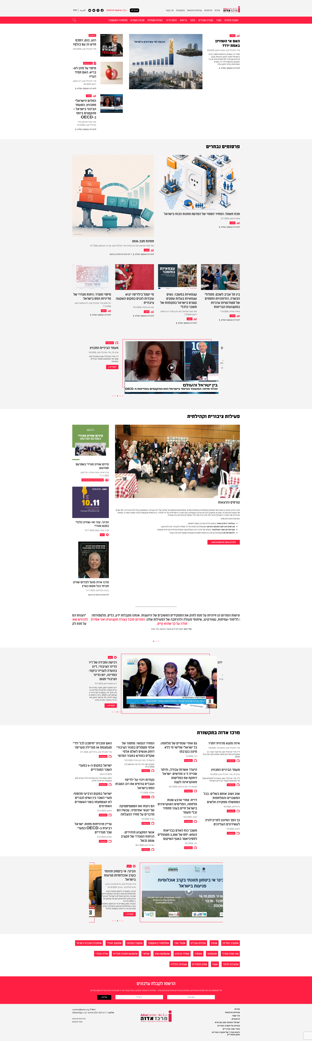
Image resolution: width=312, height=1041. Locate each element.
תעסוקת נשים (161, 953)
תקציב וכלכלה (231, 20)
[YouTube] (89, 10)
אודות (217, 10)
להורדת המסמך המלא (230, 68)
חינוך (192, 20)
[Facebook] (102, 10)
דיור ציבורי (100, 953)
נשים (213, 943)
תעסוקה (211, 953)
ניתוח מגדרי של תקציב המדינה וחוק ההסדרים (226, 1033)
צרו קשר (170, 10)
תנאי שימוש (77, 1021)
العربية (83, 10)
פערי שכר (179, 943)
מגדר (218, 20)
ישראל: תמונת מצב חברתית (227, 1022)
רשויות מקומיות (155, 20)
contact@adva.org (80, 1009)
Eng (75, 10)
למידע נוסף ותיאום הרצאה (224, 542)
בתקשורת (180, 10)
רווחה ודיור (171, 20)
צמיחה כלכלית (178, 964)
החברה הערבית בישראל (88, 943)
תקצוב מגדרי (113, 943)
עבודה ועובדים (205, 20)
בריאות (183, 20)
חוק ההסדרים (199, 964)
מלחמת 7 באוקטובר (117, 20)
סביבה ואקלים (137, 20)
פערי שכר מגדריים (231, 1029)
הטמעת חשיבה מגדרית (124, 953)
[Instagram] (98, 10)
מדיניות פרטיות (78, 1018)
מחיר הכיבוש (181, 953)
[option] (184, 64)
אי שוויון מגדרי (229, 953)
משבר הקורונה (134, 943)
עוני (214, 964)
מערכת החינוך (230, 964)
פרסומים (208, 10)
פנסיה (198, 953)
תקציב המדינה (230, 943)
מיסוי (145, 953)
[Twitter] (93, 10)
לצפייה (117, 366)
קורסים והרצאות (194, 10)
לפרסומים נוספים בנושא (120, 254)
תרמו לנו (134, 10)
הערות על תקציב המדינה (228, 1025)
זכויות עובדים (197, 943)
